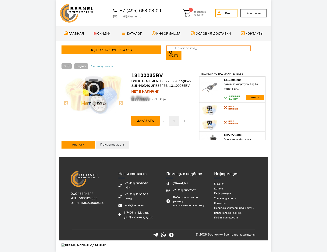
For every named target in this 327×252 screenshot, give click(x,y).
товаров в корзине (200, 13)
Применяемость (112, 144)
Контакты (254, 33)
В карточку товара (101, 66)
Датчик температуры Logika (241, 83)
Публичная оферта (226, 217)
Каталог (134, 33)
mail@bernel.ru (130, 16)
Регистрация (253, 13)
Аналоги (78, 144)
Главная (76, 33)
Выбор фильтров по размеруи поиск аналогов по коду (189, 201)
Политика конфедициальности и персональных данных (234, 210)
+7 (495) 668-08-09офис (136, 185)
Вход (228, 13)
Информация (168, 33)
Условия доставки (213, 33)
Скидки (104, 34)
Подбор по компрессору (111, 50)
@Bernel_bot (180, 183)
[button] (66, 103)
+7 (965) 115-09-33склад (136, 196)
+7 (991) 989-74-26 (184, 190)
